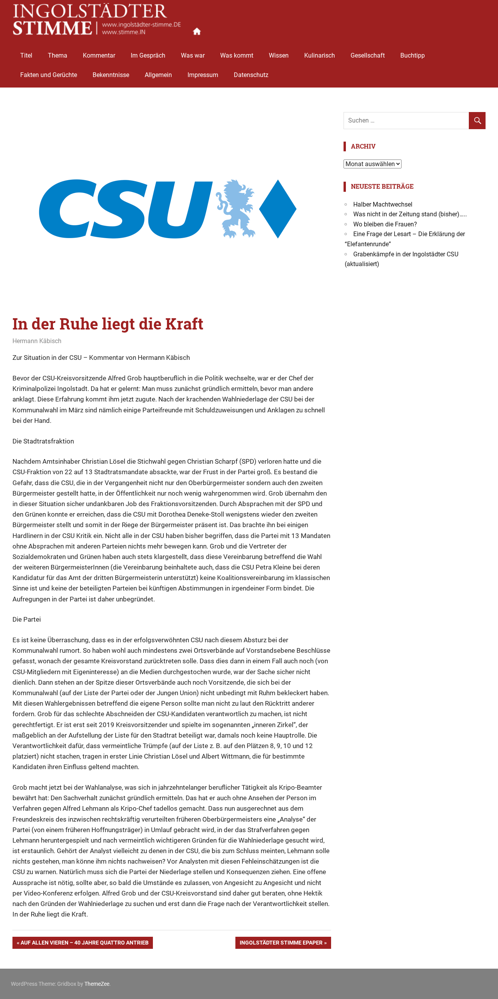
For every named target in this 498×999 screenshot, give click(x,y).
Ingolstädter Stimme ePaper (281, 944)
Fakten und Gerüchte (48, 75)
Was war (193, 55)
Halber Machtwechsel (382, 204)
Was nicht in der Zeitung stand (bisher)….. (410, 214)
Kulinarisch (319, 55)
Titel (26, 55)
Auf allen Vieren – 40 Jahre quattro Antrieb (84, 944)
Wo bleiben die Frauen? (385, 224)
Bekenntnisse (111, 75)
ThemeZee (96, 984)
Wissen (279, 55)
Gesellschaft (368, 55)
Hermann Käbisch (36, 341)
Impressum (203, 75)
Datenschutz (251, 75)
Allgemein (158, 75)
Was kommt (236, 55)
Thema (57, 55)
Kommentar (99, 55)
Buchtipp (412, 55)
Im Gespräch (148, 55)
